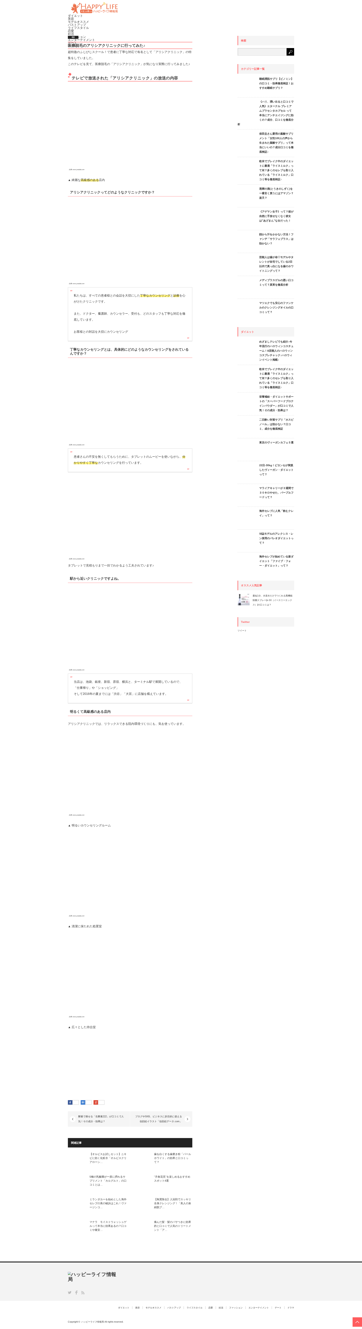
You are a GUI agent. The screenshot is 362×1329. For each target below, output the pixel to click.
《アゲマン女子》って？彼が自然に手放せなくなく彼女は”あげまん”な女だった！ (276, 216)
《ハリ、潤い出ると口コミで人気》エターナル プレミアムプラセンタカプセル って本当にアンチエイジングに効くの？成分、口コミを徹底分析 (266, 113)
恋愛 (71, 30)
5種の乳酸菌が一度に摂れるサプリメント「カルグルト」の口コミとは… (108, 1180)
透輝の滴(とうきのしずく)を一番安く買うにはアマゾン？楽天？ (276, 193)
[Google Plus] (101, 1102)
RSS (82, 1292)
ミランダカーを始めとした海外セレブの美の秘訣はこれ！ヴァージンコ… (108, 1203)
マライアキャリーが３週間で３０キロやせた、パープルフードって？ (276, 493)
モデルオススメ (78, 21)
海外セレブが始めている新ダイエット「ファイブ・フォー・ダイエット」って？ (276, 561)
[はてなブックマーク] (88, 1102)
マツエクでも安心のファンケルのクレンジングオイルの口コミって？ (276, 307)
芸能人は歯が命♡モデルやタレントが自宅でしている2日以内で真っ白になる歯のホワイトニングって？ (276, 264)
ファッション (236, 1307)
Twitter (69, 1292)
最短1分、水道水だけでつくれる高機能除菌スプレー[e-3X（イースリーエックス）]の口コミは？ (272, 600)
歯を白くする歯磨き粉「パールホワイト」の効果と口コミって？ (172, 1158)
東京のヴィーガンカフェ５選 (276, 442)
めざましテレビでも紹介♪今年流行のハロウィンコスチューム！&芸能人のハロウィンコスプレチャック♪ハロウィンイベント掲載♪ (276, 350)
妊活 (71, 33)
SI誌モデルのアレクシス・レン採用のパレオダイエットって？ (276, 538)
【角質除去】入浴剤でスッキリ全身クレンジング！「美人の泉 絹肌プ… (172, 1203)
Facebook (76, 1293)
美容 (71, 18)
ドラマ (290, 1307)
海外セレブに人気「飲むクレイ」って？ (276, 513)
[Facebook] (75, 1102)
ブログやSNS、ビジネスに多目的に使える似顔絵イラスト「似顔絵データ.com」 (158, 1119)
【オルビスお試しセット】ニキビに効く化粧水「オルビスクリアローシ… (108, 1158)
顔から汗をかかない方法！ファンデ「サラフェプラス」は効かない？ (276, 239)
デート (278, 1307)
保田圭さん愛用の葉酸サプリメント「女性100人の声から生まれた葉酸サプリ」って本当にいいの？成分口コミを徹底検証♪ (276, 142)
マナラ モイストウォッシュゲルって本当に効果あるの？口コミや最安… (108, 1225)
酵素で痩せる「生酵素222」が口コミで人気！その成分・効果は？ (101, 1119)
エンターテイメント (258, 1307)
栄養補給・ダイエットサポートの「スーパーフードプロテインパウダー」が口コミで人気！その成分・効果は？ (276, 403)
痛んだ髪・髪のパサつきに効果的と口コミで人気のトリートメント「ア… (172, 1225)
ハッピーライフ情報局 (92, 1322)
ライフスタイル (78, 27)
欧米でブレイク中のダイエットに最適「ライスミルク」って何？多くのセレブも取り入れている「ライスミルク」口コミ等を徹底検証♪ (276, 170)
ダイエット (75, 15)
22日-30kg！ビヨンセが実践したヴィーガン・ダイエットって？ (276, 470)
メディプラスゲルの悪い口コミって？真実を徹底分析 (276, 282)
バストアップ (77, 24)
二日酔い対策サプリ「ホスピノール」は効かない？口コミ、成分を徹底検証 (276, 424)
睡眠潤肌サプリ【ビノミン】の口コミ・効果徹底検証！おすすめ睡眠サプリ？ (276, 83)
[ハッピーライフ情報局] (94, 12)
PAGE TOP (357, 1322)
